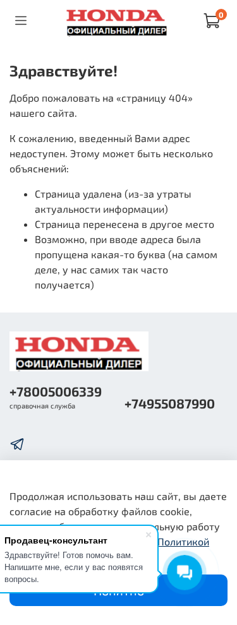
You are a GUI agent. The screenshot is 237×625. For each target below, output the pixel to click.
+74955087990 (170, 403)
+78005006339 (55, 391)
